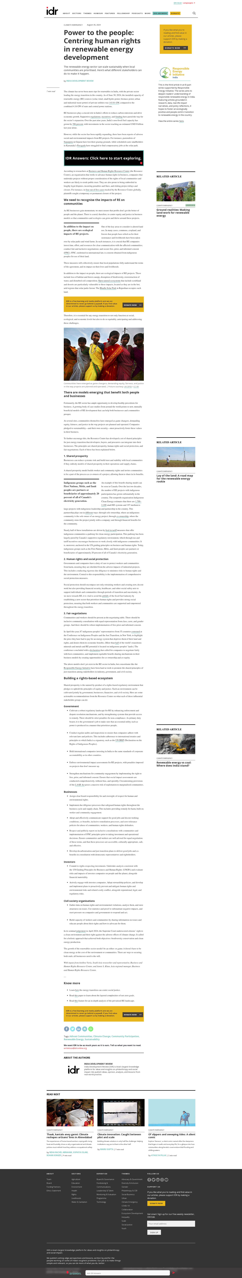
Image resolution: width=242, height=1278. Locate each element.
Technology (101, 1202)
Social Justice (127, 1224)
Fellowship (123, 13)
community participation (125, 1036)
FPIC (67, 252)
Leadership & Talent (105, 1190)
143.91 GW (114, 102)
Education (76, 1183)
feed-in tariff (111, 530)
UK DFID (128, 386)
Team (49, 1179)
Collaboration (127, 1209)
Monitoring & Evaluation (106, 1194)
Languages (189, 3)
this (76, 995)
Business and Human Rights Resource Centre (109, 171)
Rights (74, 1194)
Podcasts (137, 13)
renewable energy (74, 1039)
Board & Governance (105, 1179)
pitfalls (105, 595)
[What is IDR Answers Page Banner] (104, 165)
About (66, 13)
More (148, 13)
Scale (124, 1221)
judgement (81, 930)
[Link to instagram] (162, 1180)
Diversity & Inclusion (130, 1183)
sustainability (92, 1039)
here (181, 121)
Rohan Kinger (54, 1155)
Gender (125, 1187)
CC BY (136, 386)
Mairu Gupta (106, 1149)
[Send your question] (173, 1272)
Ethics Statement (54, 1190)
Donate (175, 13)
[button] (75, 1272)
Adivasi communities (80, 1036)
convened (135, 631)
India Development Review (80, 81)
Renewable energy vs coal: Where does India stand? (174, 764)
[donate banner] (104, 311)
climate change (101, 1036)
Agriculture (76, 1179)
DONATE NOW (172, 48)
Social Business (128, 1194)
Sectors (76, 13)
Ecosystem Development (132, 1213)
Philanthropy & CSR (129, 1190)
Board (49, 1183)
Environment (77, 1187)
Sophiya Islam (80, 1152)
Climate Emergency (73, 25)
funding (119, 116)
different (89, 512)
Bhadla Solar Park (108, 288)
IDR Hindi (178, 3)
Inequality (126, 1217)
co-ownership (122, 516)
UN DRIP (119, 740)
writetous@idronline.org (75, 1048)
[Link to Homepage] (52, 14)
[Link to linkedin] (158, 1180)
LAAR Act (80, 784)
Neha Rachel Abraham (60, 1152)
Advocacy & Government (132, 1179)
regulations (95, 116)
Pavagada (81, 145)
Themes (87, 13)
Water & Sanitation (79, 1202)
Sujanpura (68, 141)
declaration (95, 650)
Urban (124, 1198)
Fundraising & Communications (104, 1185)
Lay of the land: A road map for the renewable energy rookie (175, 478)
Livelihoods (76, 1198)
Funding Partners (53, 1187)
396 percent (77, 124)
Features (110, 13)
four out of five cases (95, 189)
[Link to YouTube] (166, 1180)
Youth (124, 1228)
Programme (101, 1198)
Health (74, 1190)
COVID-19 (125, 1206)
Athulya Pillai (158, 1155)
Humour (98, 13)
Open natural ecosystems (109, 280)
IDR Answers (160, 13)
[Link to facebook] (149, 1180)
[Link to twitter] (153, 1180)
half (117, 642)
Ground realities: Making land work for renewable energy (173, 212)
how (77, 990)
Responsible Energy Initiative (77, 667)
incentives (106, 116)
